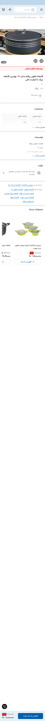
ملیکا (41, 17)
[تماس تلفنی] (4, 706)
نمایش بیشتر (40, 127)
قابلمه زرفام (14, 197)
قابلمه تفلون (29, 189)
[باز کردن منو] (41, 10)
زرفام (37, 88)
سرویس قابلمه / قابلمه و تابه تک (25, 17)
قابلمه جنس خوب (27, 197)
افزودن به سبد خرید (30, 716)
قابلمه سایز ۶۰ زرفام (27, 193)
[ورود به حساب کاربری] (10, 9)
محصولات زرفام (28, 201)
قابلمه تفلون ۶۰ (17, 189)
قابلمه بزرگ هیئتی (11, 193)
